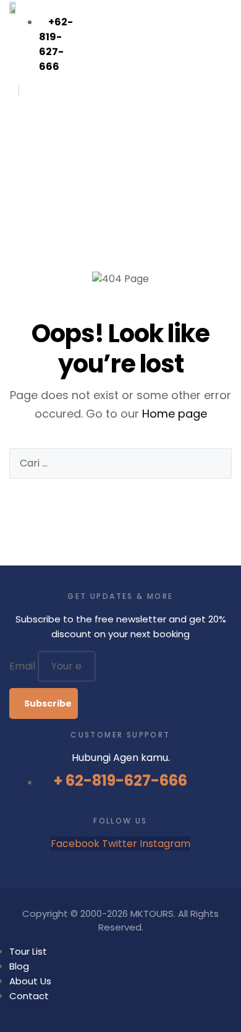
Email (23, 666)
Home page (174, 413)
